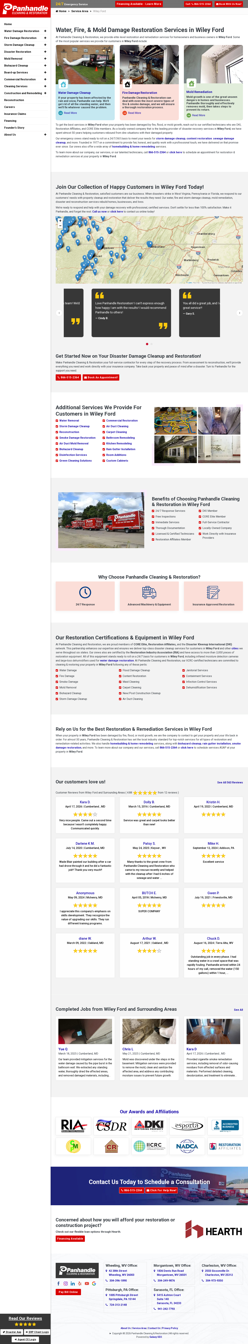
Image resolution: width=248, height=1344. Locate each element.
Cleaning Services (15, 86)
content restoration (199, 138)
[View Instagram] (65, 1283)
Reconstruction (69, 432)
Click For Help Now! (162, 1190)
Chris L (127, 1049)
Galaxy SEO (155, 1337)
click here (175, 152)
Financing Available (70, 1238)
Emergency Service (72, 4)
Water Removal (69, 420)
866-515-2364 (157, 152)
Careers (9, 107)
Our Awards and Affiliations (149, 1111)
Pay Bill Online (68, 1292)
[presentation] (59, 313)
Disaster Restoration (17, 51)
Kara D (192, 1049)
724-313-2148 (118, 1304)
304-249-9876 (166, 1280)
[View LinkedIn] (73, 1283)
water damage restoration (117, 660)
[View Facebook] (58, 1283)
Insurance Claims (15, 114)
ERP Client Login (38, 1332)
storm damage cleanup (170, 138)
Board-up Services (16, 72)
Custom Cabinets (117, 460)
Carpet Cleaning (116, 432)
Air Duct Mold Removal (73, 443)
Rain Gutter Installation (120, 449)
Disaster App (13, 1332)
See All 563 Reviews (230, 782)
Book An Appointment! (102, 377)
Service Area (79, 11)
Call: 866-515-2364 (198, 4)
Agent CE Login (26, 1339)
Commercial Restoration (122, 420)
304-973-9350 (214, 1280)
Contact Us (154, 1328)
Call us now (99, 211)
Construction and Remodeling (23, 93)
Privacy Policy (170, 1328)
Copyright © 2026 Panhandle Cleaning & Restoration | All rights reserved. (150, 1333)
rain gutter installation (216, 743)
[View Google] (94, 1283)
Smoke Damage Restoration (77, 437)
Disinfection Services (73, 455)
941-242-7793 (166, 1308)
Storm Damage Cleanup (74, 426)
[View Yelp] (80, 1283)
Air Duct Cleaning (117, 426)
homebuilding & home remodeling (133, 146)
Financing (10, 120)
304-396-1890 (118, 1280)
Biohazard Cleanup (71, 449)
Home (62, 11)
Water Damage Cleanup (74, 92)
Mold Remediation (199, 92)
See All (238, 1009)
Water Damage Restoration (21, 31)
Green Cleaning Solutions (75, 460)
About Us (126, 1328)
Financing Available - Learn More (139, 4)
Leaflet (189, 283)
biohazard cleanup (189, 743)
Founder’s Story (14, 127)
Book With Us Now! (229, 4)
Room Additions (116, 455)
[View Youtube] (87, 1283)
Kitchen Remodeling (119, 443)
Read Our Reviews (25, 1318)
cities (235, 648)
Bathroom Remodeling (120, 437)
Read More (67, 113)
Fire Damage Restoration (139, 92)
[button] (90, 216)
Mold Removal (13, 58)
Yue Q (62, 1049)
